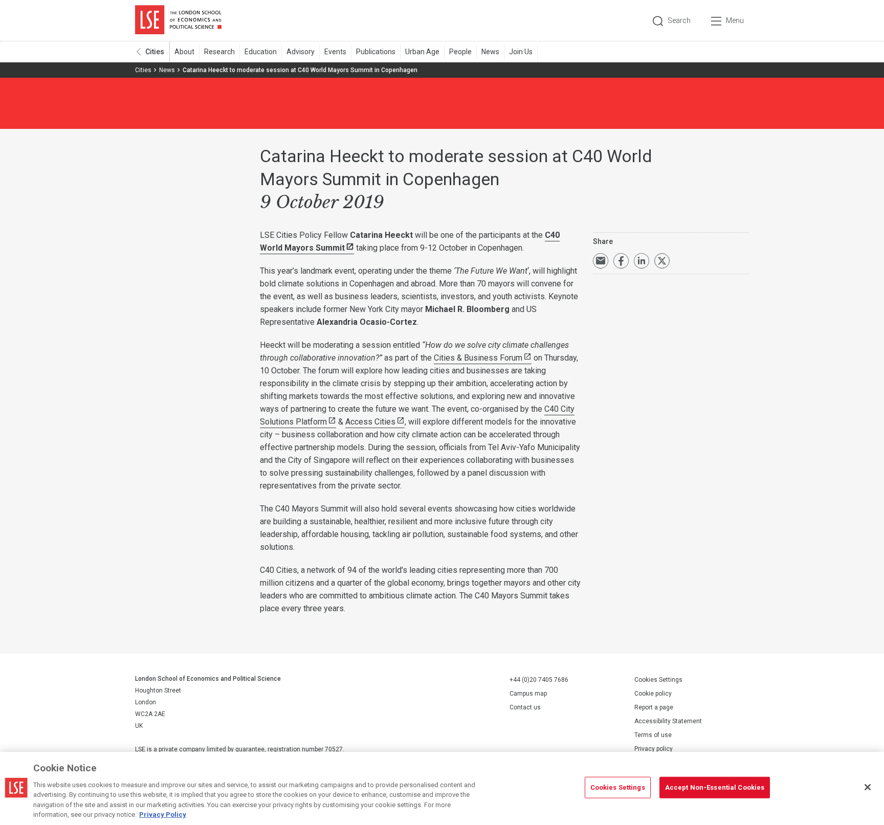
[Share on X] (662, 261)
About (184, 52)
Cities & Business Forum (478, 358)
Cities (154, 52)
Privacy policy (653, 748)
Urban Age (422, 52)
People (460, 52)
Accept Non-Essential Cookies (715, 787)
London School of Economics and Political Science (178, 20)
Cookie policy (653, 693)
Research (219, 52)
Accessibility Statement (668, 721)
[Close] (867, 787)
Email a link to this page (600, 261)
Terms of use (653, 735)
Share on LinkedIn (641, 261)
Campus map (528, 693)
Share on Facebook (621, 261)
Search (679, 20)
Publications (375, 52)
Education (261, 52)
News (490, 52)
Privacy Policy (162, 814)
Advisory (300, 52)
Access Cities (370, 422)
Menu (735, 20)
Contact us (525, 707)
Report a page (653, 707)
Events (335, 52)
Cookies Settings (658, 679)
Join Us (521, 52)
